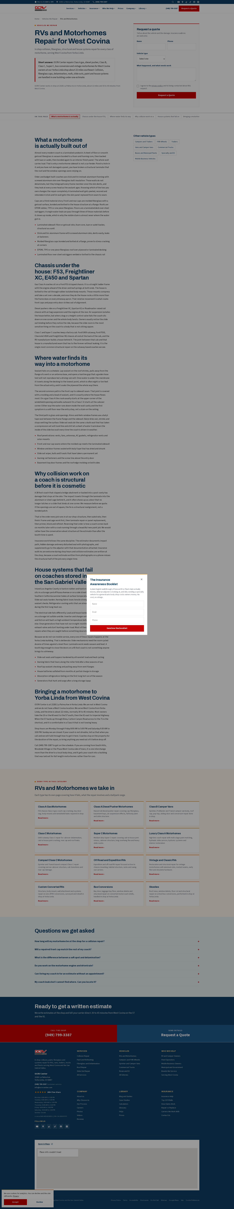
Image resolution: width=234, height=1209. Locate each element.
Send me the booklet (117, 628)
